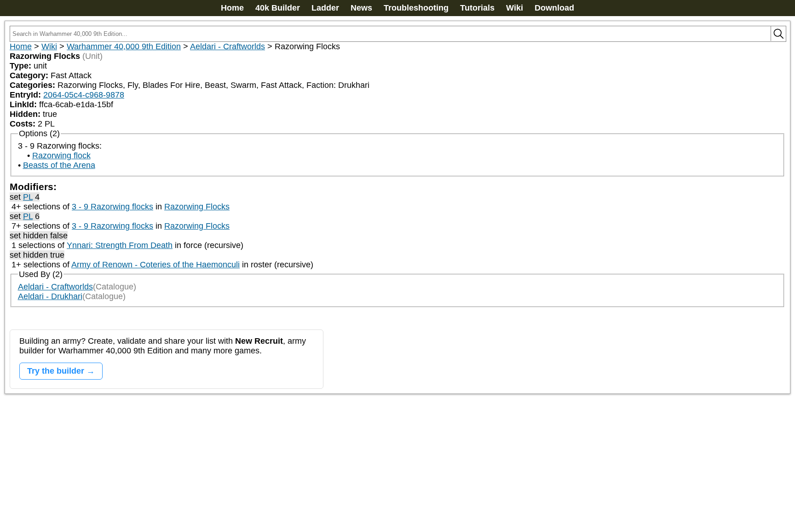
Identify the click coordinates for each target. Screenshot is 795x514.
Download (554, 7)
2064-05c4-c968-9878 (83, 94)
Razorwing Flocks (197, 206)
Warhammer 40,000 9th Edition (124, 46)
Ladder (325, 7)
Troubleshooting (416, 7)
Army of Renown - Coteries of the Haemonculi (155, 264)
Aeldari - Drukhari (50, 296)
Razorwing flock (61, 155)
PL (28, 197)
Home (232, 7)
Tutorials (477, 7)
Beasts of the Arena (59, 165)
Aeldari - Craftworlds (227, 46)
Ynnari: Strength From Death (120, 245)
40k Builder (277, 7)
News (361, 7)
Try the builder (55, 370)
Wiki (514, 7)
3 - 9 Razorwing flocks (112, 206)
